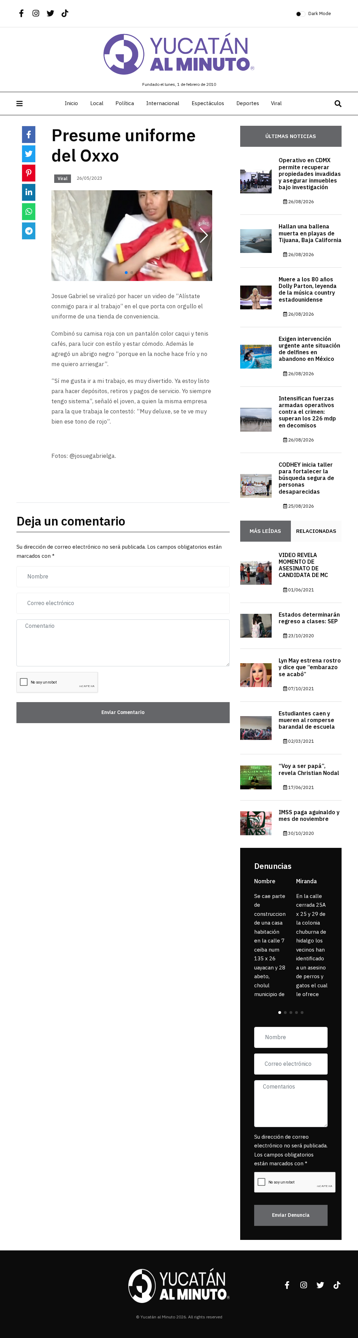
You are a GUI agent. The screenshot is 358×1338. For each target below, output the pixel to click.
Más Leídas (265, 531)
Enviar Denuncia (291, 1215)
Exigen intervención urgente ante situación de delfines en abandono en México (309, 349)
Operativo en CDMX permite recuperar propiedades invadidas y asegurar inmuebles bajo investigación (310, 174)
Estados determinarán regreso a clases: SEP (309, 618)
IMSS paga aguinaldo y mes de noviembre (309, 815)
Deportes (247, 103)
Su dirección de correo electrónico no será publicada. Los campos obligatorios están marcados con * (291, 1150)
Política (124, 103)
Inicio (71, 103)
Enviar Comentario (122, 712)
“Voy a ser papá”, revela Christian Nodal (309, 769)
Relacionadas (316, 531)
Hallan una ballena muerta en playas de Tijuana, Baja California (310, 233)
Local (96, 103)
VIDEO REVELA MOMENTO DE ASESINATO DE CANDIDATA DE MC (303, 565)
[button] (204, 235)
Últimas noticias (290, 136)
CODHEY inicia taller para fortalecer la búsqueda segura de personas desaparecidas (306, 478)
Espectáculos (208, 103)
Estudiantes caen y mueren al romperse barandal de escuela (307, 720)
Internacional (162, 103)
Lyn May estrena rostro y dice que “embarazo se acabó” (310, 667)
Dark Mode (319, 13)
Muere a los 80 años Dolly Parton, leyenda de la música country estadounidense (308, 289)
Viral (276, 103)
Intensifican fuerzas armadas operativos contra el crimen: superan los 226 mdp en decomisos (307, 412)
